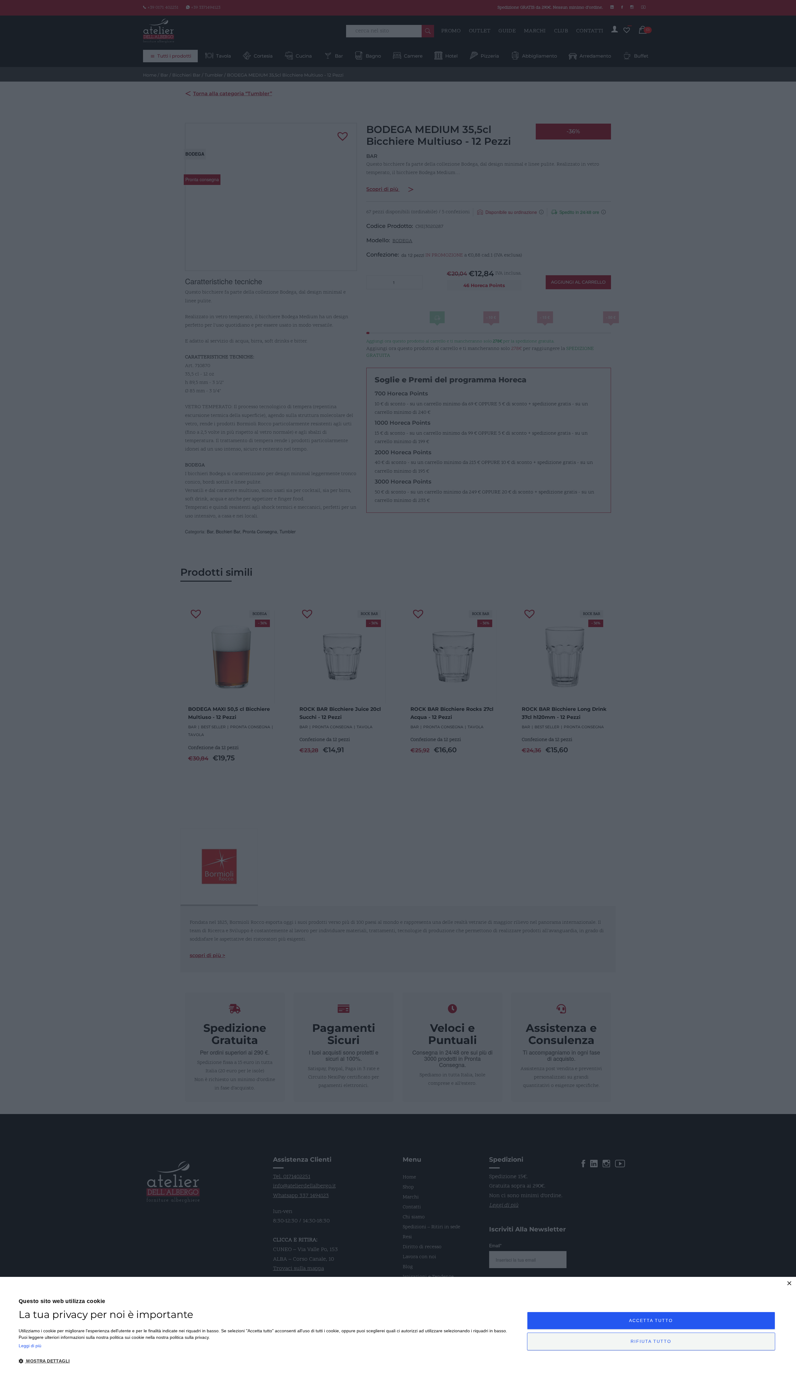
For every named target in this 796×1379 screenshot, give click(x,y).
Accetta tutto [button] (651, 1320)
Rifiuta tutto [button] (651, 1341)
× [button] (789, 1283)
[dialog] (398, 1328)
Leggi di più (30, 1345)
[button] (265, 1361)
